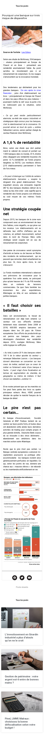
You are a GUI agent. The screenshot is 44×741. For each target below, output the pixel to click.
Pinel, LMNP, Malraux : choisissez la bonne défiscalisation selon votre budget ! (20, 723)
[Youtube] (29, 577)
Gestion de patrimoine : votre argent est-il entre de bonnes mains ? (22, 679)
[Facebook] (14, 577)
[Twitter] (22, 577)
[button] (22, 6)
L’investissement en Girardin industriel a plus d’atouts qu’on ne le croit (21, 637)
